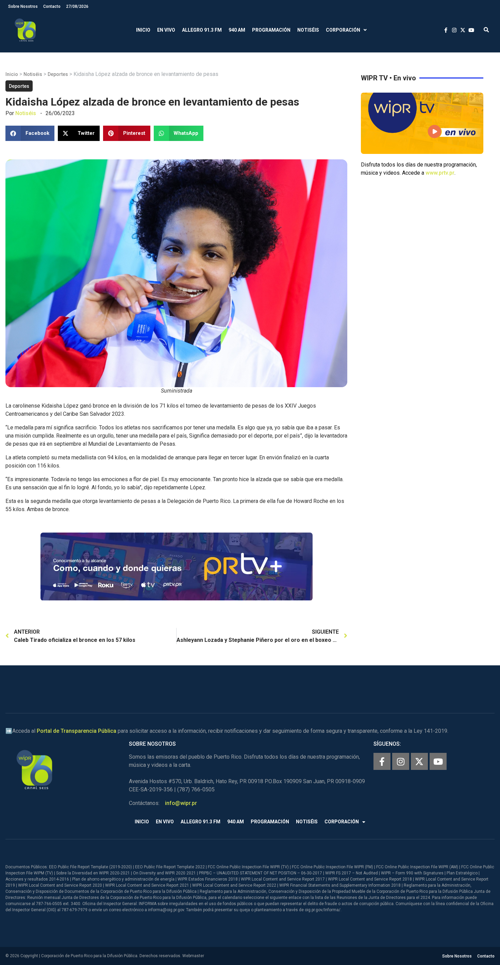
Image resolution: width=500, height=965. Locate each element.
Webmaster (193, 955)
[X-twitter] (419, 761)
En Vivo (166, 30)
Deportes (58, 74)
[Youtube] (438, 761)
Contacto (52, 6)
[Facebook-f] (381, 761)
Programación (271, 30)
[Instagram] (400, 761)
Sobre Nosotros (23, 6)
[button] (486, 30)
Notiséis (308, 30)
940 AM (237, 30)
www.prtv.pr (440, 173)
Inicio (143, 30)
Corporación (343, 30)
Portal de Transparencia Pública (76, 731)
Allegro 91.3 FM (202, 30)
